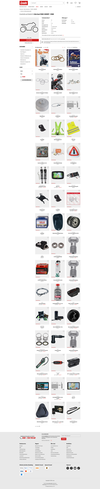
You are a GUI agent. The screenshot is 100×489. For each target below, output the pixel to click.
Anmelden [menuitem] (78, 6)
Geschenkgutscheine (23, 454)
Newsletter (21, 452)
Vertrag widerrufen (23, 459)
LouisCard (21, 455)
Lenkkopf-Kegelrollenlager (58, 256)
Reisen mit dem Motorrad (39, 454)
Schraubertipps (38, 450)
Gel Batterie (42, 233)
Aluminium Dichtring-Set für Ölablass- (42, 92)
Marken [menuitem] (41, 6)
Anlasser (42, 256)
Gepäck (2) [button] (22, 53)
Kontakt (21, 445)
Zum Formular (48, 42)
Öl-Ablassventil (57, 116)
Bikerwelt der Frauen (39, 445)
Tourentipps (37, 447)
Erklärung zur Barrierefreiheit (71, 454)
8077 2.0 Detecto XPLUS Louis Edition (73, 373)
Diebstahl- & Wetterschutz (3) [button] (25, 55)
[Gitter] (63, 47)
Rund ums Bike (38, 455)
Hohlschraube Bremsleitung (73, 256)
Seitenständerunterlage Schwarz (58, 233)
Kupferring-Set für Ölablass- (57, 69)
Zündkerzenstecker (58, 350)
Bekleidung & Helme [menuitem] (23, 6)
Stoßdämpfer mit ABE (42, 186)
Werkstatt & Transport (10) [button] (25, 61)
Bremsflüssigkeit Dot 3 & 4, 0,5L (58, 303)
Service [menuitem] (50, 6)
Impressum (68, 445)
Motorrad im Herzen (38, 452)
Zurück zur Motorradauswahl (25, 11)
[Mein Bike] (71, 3)
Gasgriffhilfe (42, 139)
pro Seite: (45, 47)
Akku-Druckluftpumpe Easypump (42, 373)
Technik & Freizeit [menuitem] (31, 6)
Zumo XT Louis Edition (42, 397)
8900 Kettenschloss (42, 303)
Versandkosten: (44, 484)
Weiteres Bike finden (28, 42)
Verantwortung (53, 455)
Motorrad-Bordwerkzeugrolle (73, 186)
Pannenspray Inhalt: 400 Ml (57, 280)
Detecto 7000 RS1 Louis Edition (73, 303)
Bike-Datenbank (22, 450)
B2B (20, 447)
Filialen (52, 447)
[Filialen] (68, 3)
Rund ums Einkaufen (54, 452)
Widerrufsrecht (69, 450)
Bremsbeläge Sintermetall (73, 116)
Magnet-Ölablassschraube (73, 92)
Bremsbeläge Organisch (73, 209)
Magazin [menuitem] (46, 6)
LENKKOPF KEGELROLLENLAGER (42, 350)
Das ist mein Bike (29, 40)
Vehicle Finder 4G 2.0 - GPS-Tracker (57, 421)
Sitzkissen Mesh (42, 209)
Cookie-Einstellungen (70, 457)
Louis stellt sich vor (54, 445)
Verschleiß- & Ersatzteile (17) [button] (25, 49)
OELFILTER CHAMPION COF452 (73, 233)
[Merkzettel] (75, 3)
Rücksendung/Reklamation (25, 457)
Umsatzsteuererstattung (55, 454)
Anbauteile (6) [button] (23, 63)
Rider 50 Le (58, 186)
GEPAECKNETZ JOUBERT (58, 92)
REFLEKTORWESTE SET (58, 139)
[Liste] (65, 47)
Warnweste (73, 139)
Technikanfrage (22, 449)
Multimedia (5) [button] (23, 59)
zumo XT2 (73, 397)
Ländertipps (37, 449)
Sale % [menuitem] (37, 6)
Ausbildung (53, 449)
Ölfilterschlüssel (42, 116)
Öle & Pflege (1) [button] (23, 51)
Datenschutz (68, 449)
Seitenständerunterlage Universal (42, 421)
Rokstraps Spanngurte (73, 421)
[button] (63, 3)
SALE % (24, 76)
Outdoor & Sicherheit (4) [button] (24, 57)
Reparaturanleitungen (42, 69)
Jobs (52, 450)
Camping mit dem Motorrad (40, 459)
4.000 (58, 373)
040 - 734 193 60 (28, 438)
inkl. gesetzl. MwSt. (49, 483)
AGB (67, 447)
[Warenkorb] (79, 3)
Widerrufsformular (69, 452)
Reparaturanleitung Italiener (73, 69)
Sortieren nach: (70, 47)
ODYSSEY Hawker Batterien (42, 280)
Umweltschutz (69, 455)
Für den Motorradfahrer (39, 457)
